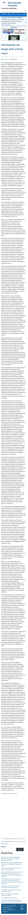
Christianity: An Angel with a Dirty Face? (12, 49)
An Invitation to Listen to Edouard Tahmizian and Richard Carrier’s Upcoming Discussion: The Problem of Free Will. (12, 881)
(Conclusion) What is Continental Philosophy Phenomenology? (10, 886)
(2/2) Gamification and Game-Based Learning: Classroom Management (11, 900)
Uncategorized (5, 793)
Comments (14, 793)
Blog (9, 14)
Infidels (4, 14)
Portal (24, 14)
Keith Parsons (5, 59)
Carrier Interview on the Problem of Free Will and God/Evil (11, 868)
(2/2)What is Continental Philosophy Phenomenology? (11, 890)
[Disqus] (13, 815)
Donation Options (6, 25)
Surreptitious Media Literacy (9, 898)
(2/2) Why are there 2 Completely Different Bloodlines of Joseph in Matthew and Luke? (10, 858)
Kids (13, 14)
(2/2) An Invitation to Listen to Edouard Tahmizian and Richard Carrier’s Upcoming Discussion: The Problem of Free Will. (12, 874)
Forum (19, 14)
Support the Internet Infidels (12, 18)
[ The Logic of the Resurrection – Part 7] (13, 839)
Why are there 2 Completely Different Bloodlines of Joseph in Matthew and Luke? (11, 864)
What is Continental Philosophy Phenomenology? (10, 894)
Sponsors (14, 27)
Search (3, 846)
